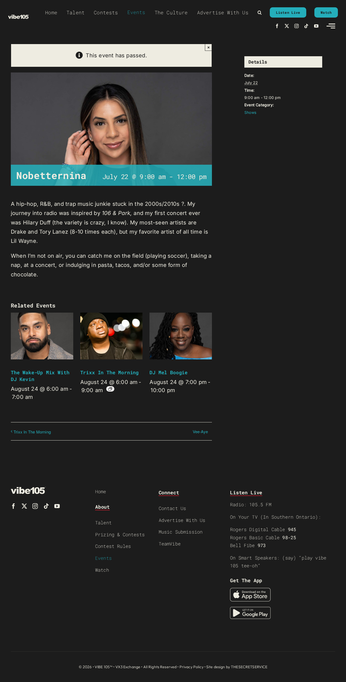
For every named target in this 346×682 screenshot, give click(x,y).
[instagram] (296, 26)
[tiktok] (306, 26)
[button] (260, 12)
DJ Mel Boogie (168, 372)
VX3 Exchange (128, 666)
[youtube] (316, 26)
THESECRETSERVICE (249, 666)
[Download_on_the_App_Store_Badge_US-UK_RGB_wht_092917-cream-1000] (250, 590)
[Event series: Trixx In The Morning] (110, 388)
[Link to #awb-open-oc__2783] (331, 26)
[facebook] (277, 26)
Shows (250, 112)
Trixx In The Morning (109, 372)
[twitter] (287, 26)
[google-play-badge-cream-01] (250, 609)
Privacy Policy (191, 666)
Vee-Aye (200, 431)
